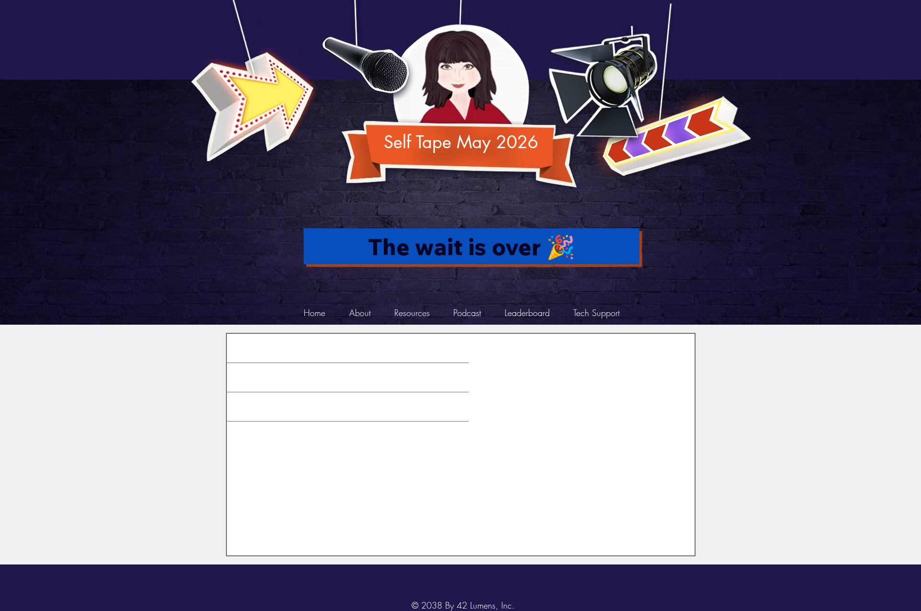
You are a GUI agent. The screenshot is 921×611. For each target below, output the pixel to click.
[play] (728, 8)
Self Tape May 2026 (461, 142)
